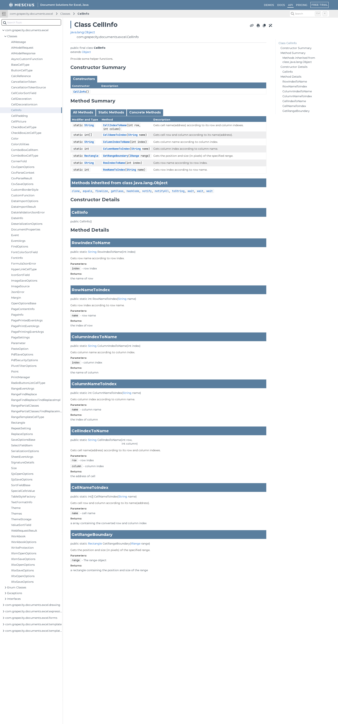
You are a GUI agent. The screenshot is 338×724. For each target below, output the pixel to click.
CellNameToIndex (115, 135)
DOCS (281, 4)
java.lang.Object (82, 32)
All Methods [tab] (83, 112)
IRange (134, 156)
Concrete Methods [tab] (145, 112)
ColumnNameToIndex (116, 148)
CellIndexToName (115, 125)
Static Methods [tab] (111, 112)
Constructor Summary (296, 48)
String (89, 125)
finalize (101, 191)
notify (147, 191)
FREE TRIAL (319, 4)
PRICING (301, 4)
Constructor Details (293, 67)
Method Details (290, 76)
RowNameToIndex (114, 169)
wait (191, 191)
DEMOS (269, 4)
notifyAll (162, 191)
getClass (117, 191)
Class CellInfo (288, 43)
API (290, 4)
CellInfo (83, 13)
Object (86, 52)
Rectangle (91, 156)
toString (178, 191)
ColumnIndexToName (116, 142)
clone (76, 191)
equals (87, 191)
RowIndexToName (114, 163)
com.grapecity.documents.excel (31, 13)
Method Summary (293, 53)
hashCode (133, 191)
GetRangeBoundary (115, 156)
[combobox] (31, 22)
